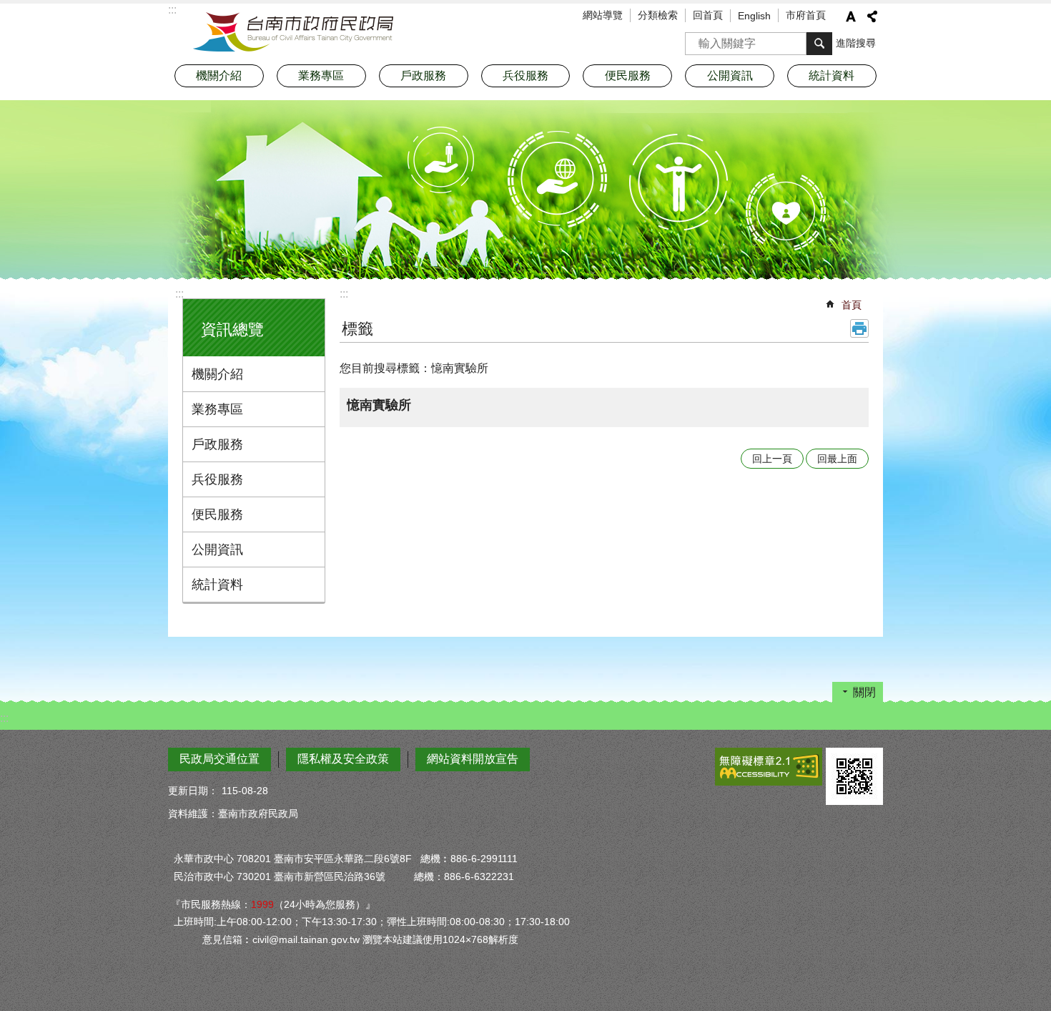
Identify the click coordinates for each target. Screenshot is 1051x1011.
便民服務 (217, 514)
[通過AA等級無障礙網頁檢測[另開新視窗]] (768, 767)
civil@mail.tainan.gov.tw (306, 939)
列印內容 (859, 328)
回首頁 (708, 15)
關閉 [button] (864, 692)
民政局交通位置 (219, 759)
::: (179, 294)
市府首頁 (806, 15)
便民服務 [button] (628, 75)
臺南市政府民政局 (293, 32)
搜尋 (696, 39)
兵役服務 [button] (525, 75)
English (754, 15)
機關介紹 (217, 374)
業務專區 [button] (321, 75)
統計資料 (217, 584)
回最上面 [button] (837, 458)
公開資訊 (217, 549)
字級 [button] (851, 16)
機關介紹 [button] (219, 75)
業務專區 (217, 409)
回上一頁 (772, 458)
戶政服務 (217, 444)
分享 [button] (872, 16)
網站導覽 (603, 15)
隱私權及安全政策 (343, 759)
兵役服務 (217, 479)
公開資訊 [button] (730, 75)
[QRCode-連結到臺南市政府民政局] (854, 776)
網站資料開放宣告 (472, 759)
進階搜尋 (856, 43)
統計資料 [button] (831, 75)
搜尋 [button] (819, 43)
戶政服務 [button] (423, 75)
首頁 (852, 305)
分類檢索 (658, 15)
